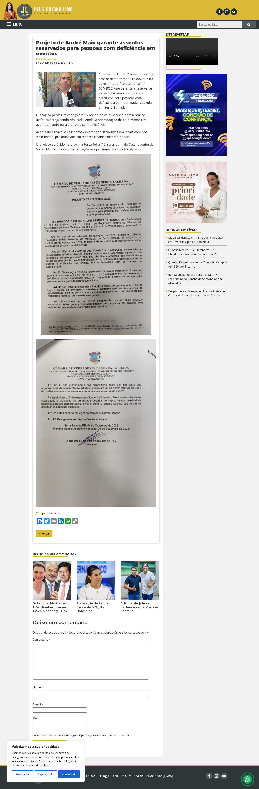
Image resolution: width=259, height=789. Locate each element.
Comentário (42, 639)
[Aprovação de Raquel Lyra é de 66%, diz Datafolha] (96, 580)
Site (35, 718)
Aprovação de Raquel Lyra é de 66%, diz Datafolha (93, 607)
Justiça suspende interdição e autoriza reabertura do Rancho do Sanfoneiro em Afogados (195, 279)
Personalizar (22, 774)
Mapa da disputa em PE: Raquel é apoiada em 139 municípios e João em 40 (195, 240)
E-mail (38, 704)
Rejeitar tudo (45, 774)
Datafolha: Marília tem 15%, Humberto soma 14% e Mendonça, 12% (50, 607)
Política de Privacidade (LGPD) (150, 776)
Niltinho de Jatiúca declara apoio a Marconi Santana (139, 607)
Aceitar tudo (69, 774)
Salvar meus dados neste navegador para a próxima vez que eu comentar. (81, 735)
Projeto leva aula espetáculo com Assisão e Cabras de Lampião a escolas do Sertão (196, 293)
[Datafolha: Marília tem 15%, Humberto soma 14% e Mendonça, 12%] (52, 580)
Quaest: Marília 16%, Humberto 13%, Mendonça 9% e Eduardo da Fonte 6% (193, 252)
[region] (46, 761)
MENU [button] (17, 24)
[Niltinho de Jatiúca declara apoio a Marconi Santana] (140, 580)
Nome (38, 687)
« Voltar (44, 534)
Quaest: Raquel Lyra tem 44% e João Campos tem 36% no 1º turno (197, 264)
